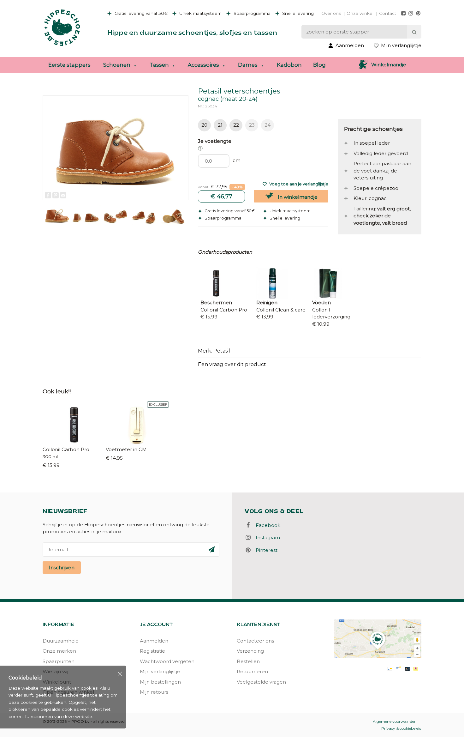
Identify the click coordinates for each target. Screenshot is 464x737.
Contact (387, 13)
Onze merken (59, 651)
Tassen (159, 65)
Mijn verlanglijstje (160, 671)
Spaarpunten (58, 661)
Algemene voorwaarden (395, 721)
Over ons (331, 13)
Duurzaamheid (61, 641)
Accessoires (203, 65)
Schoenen (116, 65)
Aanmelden (154, 641)
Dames (248, 65)
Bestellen (248, 661)
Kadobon (289, 65)
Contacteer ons (255, 641)
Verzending (250, 651)
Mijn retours (154, 692)
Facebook (266, 525)
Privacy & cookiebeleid (401, 728)
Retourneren (252, 671)
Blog (319, 65)
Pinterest (264, 550)
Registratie (152, 651)
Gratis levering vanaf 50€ (140, 13)
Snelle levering (297, 13)
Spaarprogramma (251, 13)
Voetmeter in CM (126, 449)
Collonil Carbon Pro (66, 449)
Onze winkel (360, 13)
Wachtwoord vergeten (167, 661)
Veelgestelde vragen (261, 682)
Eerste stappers (69, 65)
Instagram (266, 538)
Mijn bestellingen (160, 682)
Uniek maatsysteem (200, 13)
